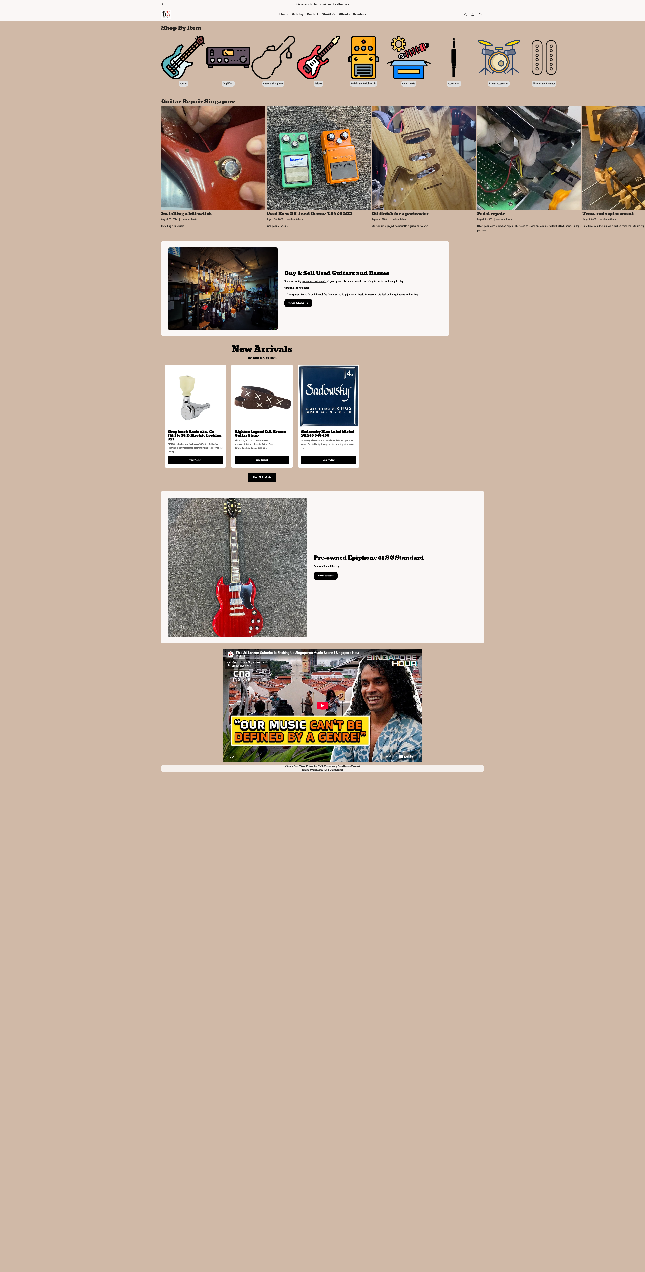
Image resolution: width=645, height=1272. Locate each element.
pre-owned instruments (314, 281)
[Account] (472, 14)
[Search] (465, 14)
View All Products (262, 477)
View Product (195, 460)
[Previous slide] (162, 4)
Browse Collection (296, 303)
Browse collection (326, 575)
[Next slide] (480, 4)
